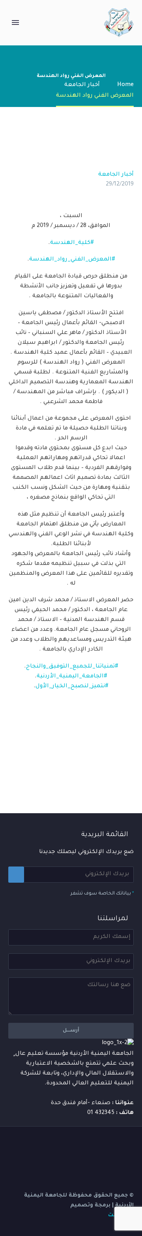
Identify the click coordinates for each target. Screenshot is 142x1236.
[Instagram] (100, 1146)
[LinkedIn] (81, 763)
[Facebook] (128, 763)
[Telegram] (80, 1146)
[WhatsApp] (70, 1146)
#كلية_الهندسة (72, 243)
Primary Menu (15, 22)
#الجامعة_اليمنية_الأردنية (72, 676)
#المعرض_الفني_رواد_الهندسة (72, 260)
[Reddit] (69, 763)
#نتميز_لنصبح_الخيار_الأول (72, 686)
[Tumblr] (93, 763)
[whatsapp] (59, 1146)
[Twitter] (117, 763)
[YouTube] (90, 1146)
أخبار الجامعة (116, 175)
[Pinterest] (105, 763)
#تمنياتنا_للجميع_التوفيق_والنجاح (72, 667)
